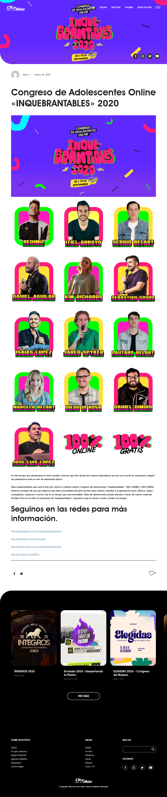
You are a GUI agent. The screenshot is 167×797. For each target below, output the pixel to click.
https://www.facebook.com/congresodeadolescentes (36, 546)
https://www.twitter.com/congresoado (28, 539)
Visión (14, 747)
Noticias (115, 7)
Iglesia (103, 7)
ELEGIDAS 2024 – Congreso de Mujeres (131, 673)
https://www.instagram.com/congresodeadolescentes (36, 531)
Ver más (83, 696)
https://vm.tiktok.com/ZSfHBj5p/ (25, 554)
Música (89, 763)
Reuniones (16, 763)
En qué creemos (19, 751)
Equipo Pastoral (18, 755)
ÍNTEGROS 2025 (24, 671)
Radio (88, 747)
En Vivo (88, 751)
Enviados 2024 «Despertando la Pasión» (83, 673)
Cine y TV (89, 766)
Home (92, 7)
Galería (129, 7)
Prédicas (89, 755)
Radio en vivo (145, 7)
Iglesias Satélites (19, 759)
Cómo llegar (17, 766)
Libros (88, 759)
